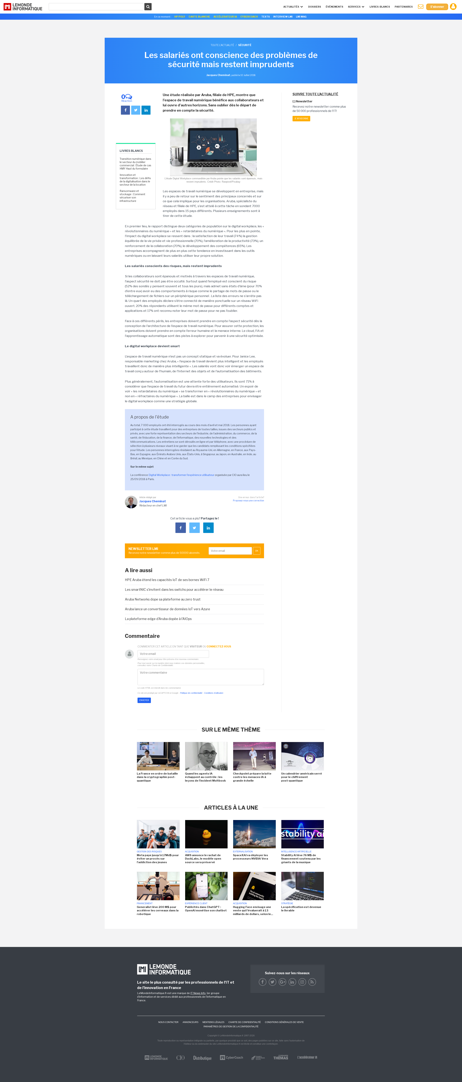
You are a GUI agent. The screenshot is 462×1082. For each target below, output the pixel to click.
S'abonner (437, 6)
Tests (265, 16)
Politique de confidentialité (191, 693)
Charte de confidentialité (244, 1022)
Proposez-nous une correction (248, 500)
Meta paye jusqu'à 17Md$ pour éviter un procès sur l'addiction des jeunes (158, 859)
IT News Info (198, 993)
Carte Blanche (199, 16)
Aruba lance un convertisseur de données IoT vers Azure (167, 609)
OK (256, 551)
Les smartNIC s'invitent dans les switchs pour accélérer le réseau (174, 589)
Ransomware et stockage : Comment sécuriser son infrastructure (132, 195)
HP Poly (179, 16)
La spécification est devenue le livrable (301, 908)
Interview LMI (283, 16)
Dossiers (314, 6)
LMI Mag (301, 16)
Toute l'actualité (222, 45)
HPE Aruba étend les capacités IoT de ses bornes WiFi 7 (167, 580)
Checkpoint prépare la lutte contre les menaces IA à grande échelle (252, 777)
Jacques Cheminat (152, 501)
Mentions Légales (213, 1022)
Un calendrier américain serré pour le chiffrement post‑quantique (301, 777)
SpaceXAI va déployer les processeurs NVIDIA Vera (250, 857)
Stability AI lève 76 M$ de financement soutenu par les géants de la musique (301, 859)
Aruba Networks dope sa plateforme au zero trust (163, 599)
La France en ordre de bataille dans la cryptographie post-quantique (157, 777)
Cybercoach (249, 16)
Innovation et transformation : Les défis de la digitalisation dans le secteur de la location (135, 179)
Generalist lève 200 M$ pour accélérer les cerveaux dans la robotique (157, 910)
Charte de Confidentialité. (162, 665)
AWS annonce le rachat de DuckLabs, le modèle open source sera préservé (203, 859)
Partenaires (404, 6)
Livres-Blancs (380, 6)
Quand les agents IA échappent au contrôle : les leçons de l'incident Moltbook (205, 777)
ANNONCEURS (190, 1022)
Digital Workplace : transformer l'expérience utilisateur (181, 475)
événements (334, 6)
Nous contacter (168, 1022)
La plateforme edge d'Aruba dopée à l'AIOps (158, 619)
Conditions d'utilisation (213, 693)
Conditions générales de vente (284, 1022)
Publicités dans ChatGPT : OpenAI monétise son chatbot (206, 908)
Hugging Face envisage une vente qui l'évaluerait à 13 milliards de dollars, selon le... (253, 910)
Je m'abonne (301, 118)
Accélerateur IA (225, 16)
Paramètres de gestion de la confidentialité (231, 1026)
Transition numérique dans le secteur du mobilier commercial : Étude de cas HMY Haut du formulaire (135, 163)
